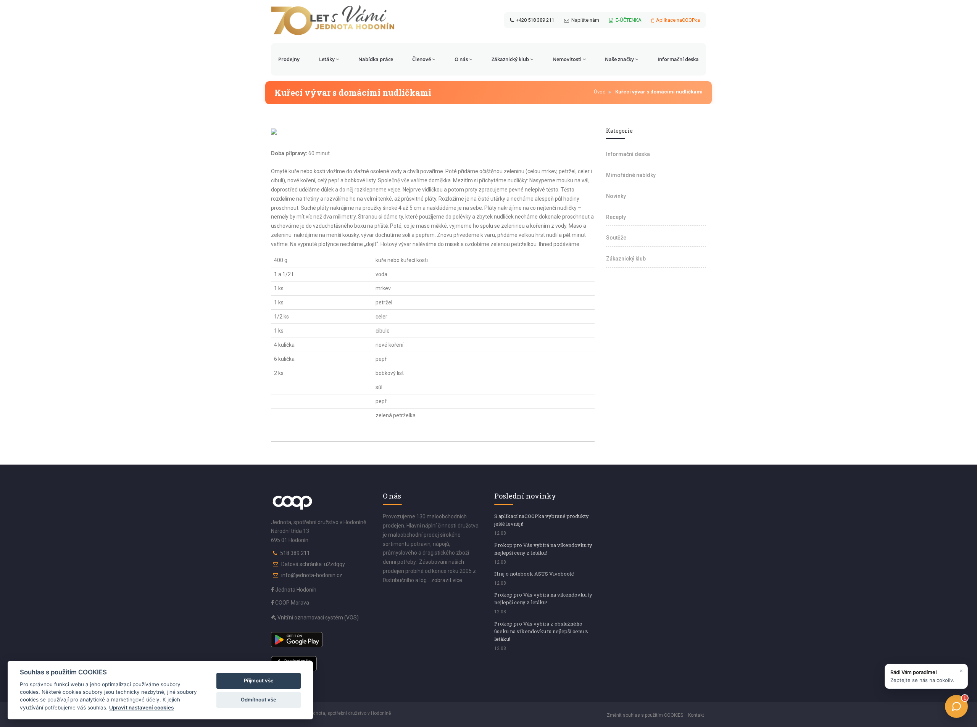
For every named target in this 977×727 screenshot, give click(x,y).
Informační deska (678, 59)
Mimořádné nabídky (631, 175)
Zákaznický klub (510, 59)
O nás (461, 59)
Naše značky (619, 59)
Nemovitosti (567, 59)
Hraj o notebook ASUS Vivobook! (534, 573)
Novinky (616, 196)
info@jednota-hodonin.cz (311, 575)
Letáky (327, 59)
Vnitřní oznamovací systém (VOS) (317, 617)
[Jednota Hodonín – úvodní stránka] (333, 20)
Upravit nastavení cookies (141, 707)
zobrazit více (446, 580)
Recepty (616, 217)
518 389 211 (295, 553)
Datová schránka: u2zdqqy (313, 564)
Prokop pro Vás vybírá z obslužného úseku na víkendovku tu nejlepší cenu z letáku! (541, 631)
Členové (421, 59)
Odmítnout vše (258, 699)
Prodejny (289, 59)
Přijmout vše (259, 680)
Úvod (600, 92)
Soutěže (616, 238)
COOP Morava (291, 603)
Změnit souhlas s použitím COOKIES (645, 715)
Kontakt (696, 715)
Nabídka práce (375, 59)
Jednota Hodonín (295, 590)
